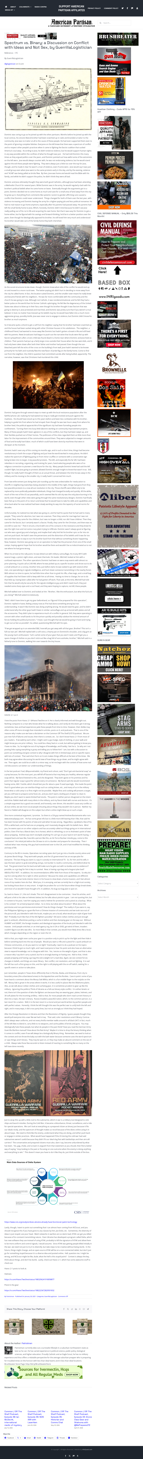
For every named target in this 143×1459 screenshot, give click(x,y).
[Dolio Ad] (48, 1319)
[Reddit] (72, 1309)
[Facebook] (64, 1309)
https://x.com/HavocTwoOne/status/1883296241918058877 (29, 1279)
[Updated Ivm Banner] (43, 1366)
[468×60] (30, 33)
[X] (68, 1309)
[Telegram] (88, 1309)
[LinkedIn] (76, 1309)
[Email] (84, 1309)
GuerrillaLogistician (50, 1296)
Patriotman (10, 1296)
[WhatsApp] (80, 1309)
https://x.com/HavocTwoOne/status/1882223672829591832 (29, 1290)
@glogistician (10, 64)
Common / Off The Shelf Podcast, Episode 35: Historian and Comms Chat (59, 1417)
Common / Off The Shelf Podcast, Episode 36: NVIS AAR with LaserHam (36, 1417)
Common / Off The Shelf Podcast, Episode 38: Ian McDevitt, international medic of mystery (13, 1418)
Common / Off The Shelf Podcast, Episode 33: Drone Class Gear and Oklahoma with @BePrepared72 (83, 1418)
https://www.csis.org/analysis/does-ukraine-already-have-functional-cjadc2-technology (40, 1222)
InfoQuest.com (87, 1449)
